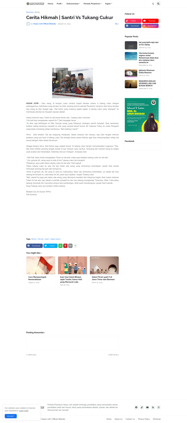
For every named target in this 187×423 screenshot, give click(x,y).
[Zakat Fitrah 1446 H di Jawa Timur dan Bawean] (104, 265)
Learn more (23, 411)
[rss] (153, 407)
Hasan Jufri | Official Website (53, 419)
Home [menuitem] (50, 4)
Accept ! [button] (10, 416)
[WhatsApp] (60, 246)
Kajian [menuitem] (108, 4)
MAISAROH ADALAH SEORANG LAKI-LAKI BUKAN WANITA (147, 83)
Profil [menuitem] (59, 4)
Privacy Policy (144, 419)
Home (108, 419)
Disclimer (157, 419)
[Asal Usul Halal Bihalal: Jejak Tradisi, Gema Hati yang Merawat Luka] (72, 265)
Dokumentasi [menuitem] (72, 4)
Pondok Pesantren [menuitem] (92, 4)
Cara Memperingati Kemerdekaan (37, 278)
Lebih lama (113, 355)
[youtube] (147, 407)
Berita (37, 12)
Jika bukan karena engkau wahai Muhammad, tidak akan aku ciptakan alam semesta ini (149, 57)
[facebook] (136, 407)
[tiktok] (142, 407)
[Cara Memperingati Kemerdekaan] (40, 265)
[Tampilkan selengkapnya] (75, 246)
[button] (153, 3)
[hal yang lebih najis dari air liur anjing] (131, 45)
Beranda (29, 12)
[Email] (70, 246)
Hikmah (40, 239)
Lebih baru (31, 355)
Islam (47, 239)
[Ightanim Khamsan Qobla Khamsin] (131, 73)
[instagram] (158, 407)
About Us (118, 419)
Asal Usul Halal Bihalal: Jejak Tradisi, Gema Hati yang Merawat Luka (71, 279)
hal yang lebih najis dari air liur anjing (149, 43)
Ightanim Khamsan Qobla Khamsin (146, 71)
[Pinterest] (65, 246)
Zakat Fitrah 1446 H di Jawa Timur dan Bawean (103, 278)
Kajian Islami (55, 239)
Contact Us (130, 419)
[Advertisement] (72, 47)
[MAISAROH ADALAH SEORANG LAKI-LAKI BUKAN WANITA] (131, 84)
